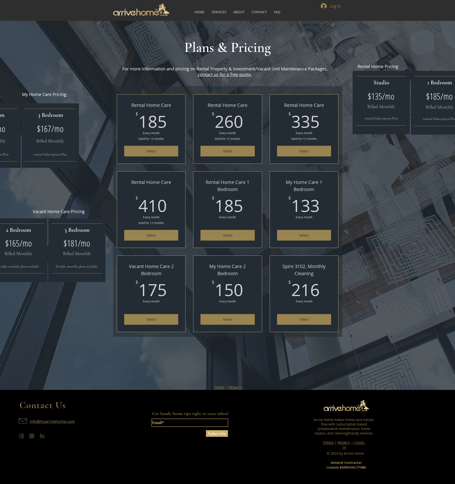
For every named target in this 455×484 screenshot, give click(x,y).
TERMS (219, 387)
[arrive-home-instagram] (31, 436)
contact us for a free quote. (225, 74)
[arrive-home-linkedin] (42, 436)
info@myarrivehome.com (52, 421)
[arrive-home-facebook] (21, 436)
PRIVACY (234, 387)
